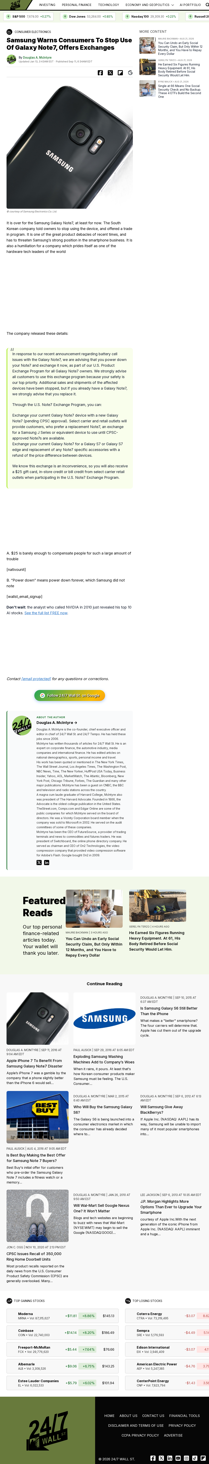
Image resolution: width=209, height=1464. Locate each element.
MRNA (22, 1318)
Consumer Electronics (33, 32)
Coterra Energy (149, 1314)
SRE (139, 1335)
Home (109, 1416)
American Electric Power (157, 1364)
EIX (139, 1352)
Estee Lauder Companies (38, 1381)
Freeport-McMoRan (34, 1347)
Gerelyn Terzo (139, 926)
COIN (21, 1335)
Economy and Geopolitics (148, 5)
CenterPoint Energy (153, 1381)
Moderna (25, 1314)
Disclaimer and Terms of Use (136, 1425)
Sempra (143, 1331)
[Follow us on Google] (130, 72)
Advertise (173, 1435)
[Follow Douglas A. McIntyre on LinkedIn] (46, 862)
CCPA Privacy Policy (140, 1435)
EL (19, 1385)
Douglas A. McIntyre (37, 57)
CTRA (141, 1318)
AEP (139, 1368)
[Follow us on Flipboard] (120, 72)
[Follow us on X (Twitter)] (161, 1458)
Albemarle (26, 1364)
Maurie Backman (77, 932)
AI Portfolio (190, 5)
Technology (108, 5)
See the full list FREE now (45, 613)
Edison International (153, 1347)
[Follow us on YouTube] (178, 1458)
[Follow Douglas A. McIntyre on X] (39, 862)
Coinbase (25, 1331)
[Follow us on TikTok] (194, 1458)
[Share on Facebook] (100, 72)
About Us (128, 1416)
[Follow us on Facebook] (153, 1458)
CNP (140, 1385)
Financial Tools (184, 1416)
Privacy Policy (182, 1425)
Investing (47, 5)
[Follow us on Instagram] (186, 1458)
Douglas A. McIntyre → (57, 722)
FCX (21, 1352)
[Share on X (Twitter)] (110, 72)
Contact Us (153, 1416)
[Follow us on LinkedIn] (169, 1458)
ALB (20, 1368)
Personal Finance (77, 5)
